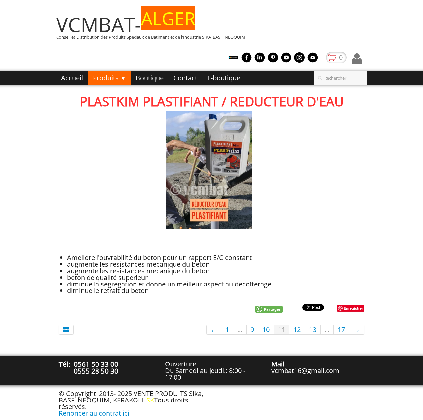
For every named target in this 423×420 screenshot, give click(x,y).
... (239, 329)
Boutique (150, 77)
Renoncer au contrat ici (94, 413)
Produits (109, 77)
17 (341, 329)
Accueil (72, 77)
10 (266, 329)
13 (312, 329)
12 (297, 329)
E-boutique (223, 77)
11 (281, 329)
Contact (185, 77)
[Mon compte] (357, 59)
